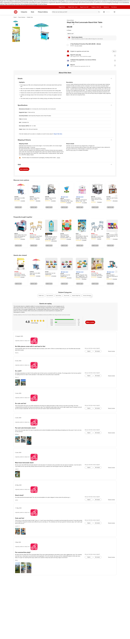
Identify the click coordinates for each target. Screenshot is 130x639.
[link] (71, 24)
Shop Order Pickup (6, 4)
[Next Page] (116, 196)
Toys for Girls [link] (66, 295)
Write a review (90, 322)
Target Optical (78, 2)
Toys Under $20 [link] (49, 295)
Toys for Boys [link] (58, 295)
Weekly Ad (106, 7)
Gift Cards (61, 2)
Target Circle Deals (120, 2)
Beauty (94, 1)
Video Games (29, 2)
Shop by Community (69, 2)
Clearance (88, 2)
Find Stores (44, 4)
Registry (27, 4)
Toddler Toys (30, 17)
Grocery (76, 1)
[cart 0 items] (114, 12)
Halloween (26, 1)
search (99, 12)
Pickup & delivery (43, 12)
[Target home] (15, 12)
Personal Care (100, 1)
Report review (111, 351)
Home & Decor (49, 1)
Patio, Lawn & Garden (68, 1)
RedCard (31, 4)
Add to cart (70, 33)
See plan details (78, 45)
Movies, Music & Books (39, 2)
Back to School (14, 1)
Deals (83, 2)
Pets (115, 1)
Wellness (122, 1)
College (21, 1)
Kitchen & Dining (57, 1)
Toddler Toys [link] (41, 295)
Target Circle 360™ (84, 7)
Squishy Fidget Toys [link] (76, 295)
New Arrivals (94, 2)
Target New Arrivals (5, 1)
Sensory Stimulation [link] (87, 295)
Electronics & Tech (21, 2)
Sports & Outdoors (109, 1)
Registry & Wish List (96, 7)
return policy (73, 150)
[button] (71, 24)
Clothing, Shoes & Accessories (37, 1)
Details (58, 157)
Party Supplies (49, 2)
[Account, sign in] (107, 12)
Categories (24, 12)
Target (15, 17)
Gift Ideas (55, 2)
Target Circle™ (62, 7)
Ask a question (24, 169)
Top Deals (112, 2)
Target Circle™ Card (72, 7)
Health (118, 1)
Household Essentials (84, 1)
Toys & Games (12, 2)
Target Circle (37, 4)
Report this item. (58, 134)
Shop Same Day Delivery (18, 4)
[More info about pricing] (101, 26)
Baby (91, 1)
